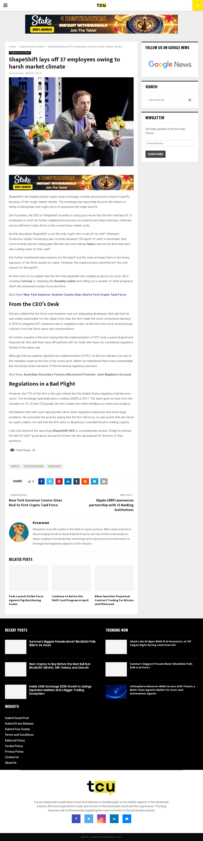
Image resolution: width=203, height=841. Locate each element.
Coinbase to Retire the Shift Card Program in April (70, 598)
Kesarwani (18, 73)
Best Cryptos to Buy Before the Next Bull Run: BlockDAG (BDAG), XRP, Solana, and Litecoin (60, 666)
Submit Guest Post (17, 718)
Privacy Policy (14, 751)
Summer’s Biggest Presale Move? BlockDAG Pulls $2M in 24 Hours (62, 643)
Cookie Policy (14, 746)
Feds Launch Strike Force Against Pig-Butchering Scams (26, 600)
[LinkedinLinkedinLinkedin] (114, 818)
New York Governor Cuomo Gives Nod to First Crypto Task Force (35, 502)
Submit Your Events (17, 729)
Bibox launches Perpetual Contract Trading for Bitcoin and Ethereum (114, 600)
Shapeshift (54, 466)
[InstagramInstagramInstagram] (101, 818)
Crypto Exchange (33, 466)
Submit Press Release (19, 723)
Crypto (15, 466)
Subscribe (155, 154)
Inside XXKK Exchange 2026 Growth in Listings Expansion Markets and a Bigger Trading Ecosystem (60, 690)
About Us (10, 762)
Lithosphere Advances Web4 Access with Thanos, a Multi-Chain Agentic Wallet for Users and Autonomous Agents (162, 690)
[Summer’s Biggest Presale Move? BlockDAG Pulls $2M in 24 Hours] (15, 647)
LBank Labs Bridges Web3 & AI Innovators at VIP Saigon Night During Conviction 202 (160, 643)
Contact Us (12, 757)
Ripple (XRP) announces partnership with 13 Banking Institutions (111, 505)
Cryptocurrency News (20, 53)
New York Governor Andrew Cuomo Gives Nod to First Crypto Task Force (75, 294)
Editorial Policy (15, 740)
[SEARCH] (190, 100)
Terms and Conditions (19, 734)
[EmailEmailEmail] (127, 818)
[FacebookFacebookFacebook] (76, 818)
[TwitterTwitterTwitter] (88, 818)
